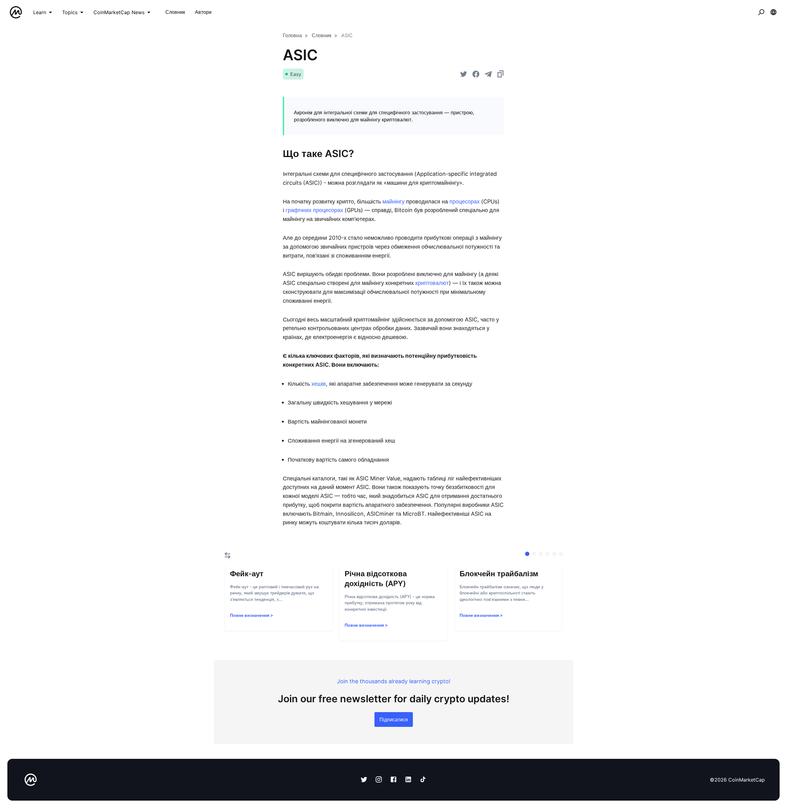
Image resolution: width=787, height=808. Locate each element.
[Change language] (773, 12)
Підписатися (393, 719)
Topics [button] (69, 12)
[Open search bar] (761, 12)
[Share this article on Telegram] (488, 74)
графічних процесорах (314, 210)
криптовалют (432, 283)
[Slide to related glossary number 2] (541, 554)
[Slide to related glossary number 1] (534, 554)
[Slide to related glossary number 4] (554, 554)
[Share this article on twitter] (463, 74)
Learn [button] (39, 12)
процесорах (464, 201)
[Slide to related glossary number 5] (561, 554)
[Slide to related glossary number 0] (527, 554)
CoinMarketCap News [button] (118, 12)
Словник (321, 35)
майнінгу (393, 201)
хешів (318, 383)
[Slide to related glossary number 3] (547, 554)
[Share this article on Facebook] (476, 74)
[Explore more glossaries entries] (227, 555)
